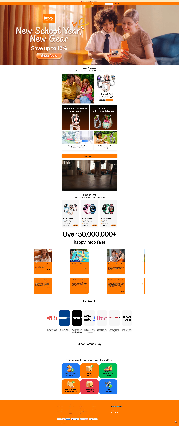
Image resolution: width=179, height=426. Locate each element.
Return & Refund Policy (83, 411)
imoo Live (90, 3)
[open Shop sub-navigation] (78, 4)
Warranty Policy (81, 409)
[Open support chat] (176, 422)
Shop (76, 3)
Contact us (70, 413)
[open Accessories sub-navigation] (86, 4)
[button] (36, 261)
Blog (69, 411)
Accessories (83, 3)
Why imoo (70, 409)
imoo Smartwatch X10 (60, 406)
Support (96, 3)
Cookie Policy (94, 409)
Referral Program (71, 406)
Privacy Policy (94, 406)
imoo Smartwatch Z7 (60, 409)
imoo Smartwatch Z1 (60, 411)
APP (80, 413)
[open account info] (114, 3)
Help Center (81, 406)
